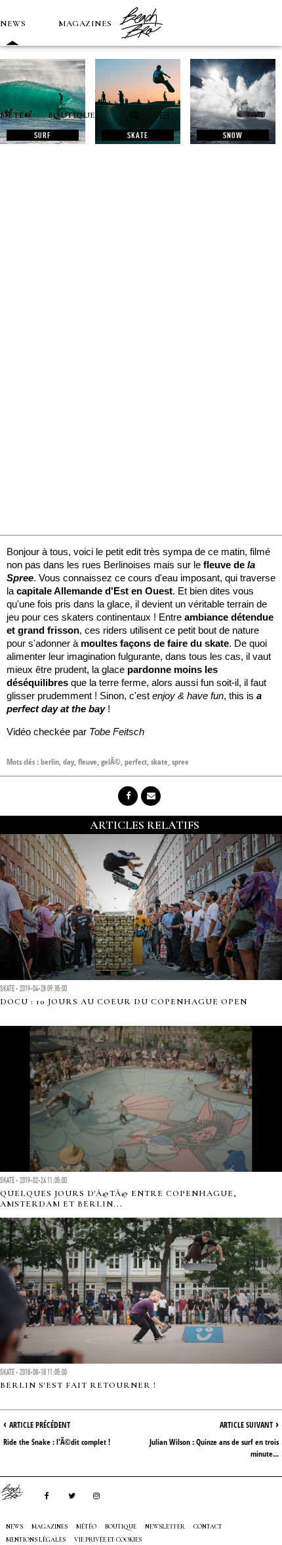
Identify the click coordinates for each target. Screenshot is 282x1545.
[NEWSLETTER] (164, 115)
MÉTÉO (15, 115)
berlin (50, 761)
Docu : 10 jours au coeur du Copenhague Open (123, 1001)
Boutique (72, 115)
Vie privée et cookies (108, 1540)
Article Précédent (39, 1424)
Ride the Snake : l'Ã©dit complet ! (56, 1441)
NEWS (13, 23)
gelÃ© (111, 761)
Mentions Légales (36, 1540)
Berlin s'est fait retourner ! (78, 1385)
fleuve (87, 761)
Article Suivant (246, 1424)
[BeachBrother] (141, 42)
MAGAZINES (85, 23)
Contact (207, 1527)
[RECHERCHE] (135, 115)
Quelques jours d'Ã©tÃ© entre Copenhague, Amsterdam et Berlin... (118, 1198)
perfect (136, 761)
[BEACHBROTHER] (18, 1492)
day (68, 761)
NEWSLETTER (165, 1527)
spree (180, 761)
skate (159, 761)
